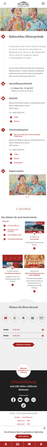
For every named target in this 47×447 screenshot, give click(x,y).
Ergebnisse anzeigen (23, 345)
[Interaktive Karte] (6, 444)
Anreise (6, 330)
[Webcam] (41, 444)
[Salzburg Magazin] (17, 444)
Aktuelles (6, 221)
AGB (28, 424)
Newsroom (21, 420)
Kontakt (17, 417)
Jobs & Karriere (27, 417)
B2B (28, 420)
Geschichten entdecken (13, 273)
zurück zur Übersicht (24, 209)
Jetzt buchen (34, 239)
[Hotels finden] (29, 444)
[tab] (5, 318)
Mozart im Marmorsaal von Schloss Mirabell (34, 274)
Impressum (21, 424)
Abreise (6, 335)
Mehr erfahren (24, 436)
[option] (27, 184)
